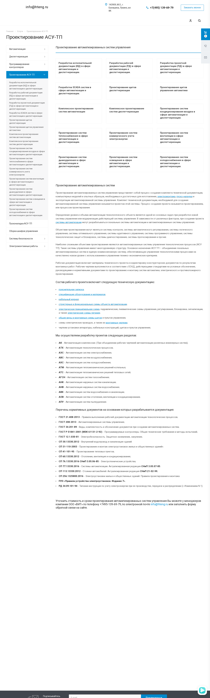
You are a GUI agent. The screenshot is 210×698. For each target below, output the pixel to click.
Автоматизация (17, 49)
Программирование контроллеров (19, 65)
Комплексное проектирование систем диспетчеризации (23, 142)
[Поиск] (199, 20)
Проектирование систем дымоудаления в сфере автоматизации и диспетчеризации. (26, 192)
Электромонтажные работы (23, 246)
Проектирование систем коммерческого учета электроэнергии (123, 135)
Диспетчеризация (18, 56)
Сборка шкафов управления (23, 231)
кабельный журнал (69, 299)
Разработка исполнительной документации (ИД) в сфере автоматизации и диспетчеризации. (26, 85)
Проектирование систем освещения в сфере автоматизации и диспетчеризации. (27, 202)
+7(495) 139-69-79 (161, 7)
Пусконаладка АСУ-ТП (20, 223)
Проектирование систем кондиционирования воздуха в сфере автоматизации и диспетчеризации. (27, 151)
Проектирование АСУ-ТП (22, 74)
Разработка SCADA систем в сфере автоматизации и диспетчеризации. (75, 90)
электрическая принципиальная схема (79, 309)
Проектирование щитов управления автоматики (26, 128)
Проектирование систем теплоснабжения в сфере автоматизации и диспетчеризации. (26, 161)
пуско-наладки (184, 196)
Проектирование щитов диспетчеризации (20, 121)
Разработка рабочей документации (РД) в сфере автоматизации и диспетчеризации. (25, 95)
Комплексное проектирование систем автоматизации (23, 135)
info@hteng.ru (159, 504)
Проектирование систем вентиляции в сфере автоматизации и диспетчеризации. (26, 182)
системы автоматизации (69, 222)
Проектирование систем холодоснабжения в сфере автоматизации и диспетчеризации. (26, 212)
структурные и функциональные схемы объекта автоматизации (93, 304)
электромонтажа (166, 196)
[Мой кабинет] (190, 20)
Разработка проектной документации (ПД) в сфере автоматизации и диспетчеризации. (27, 106)
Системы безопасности (21, 238)
